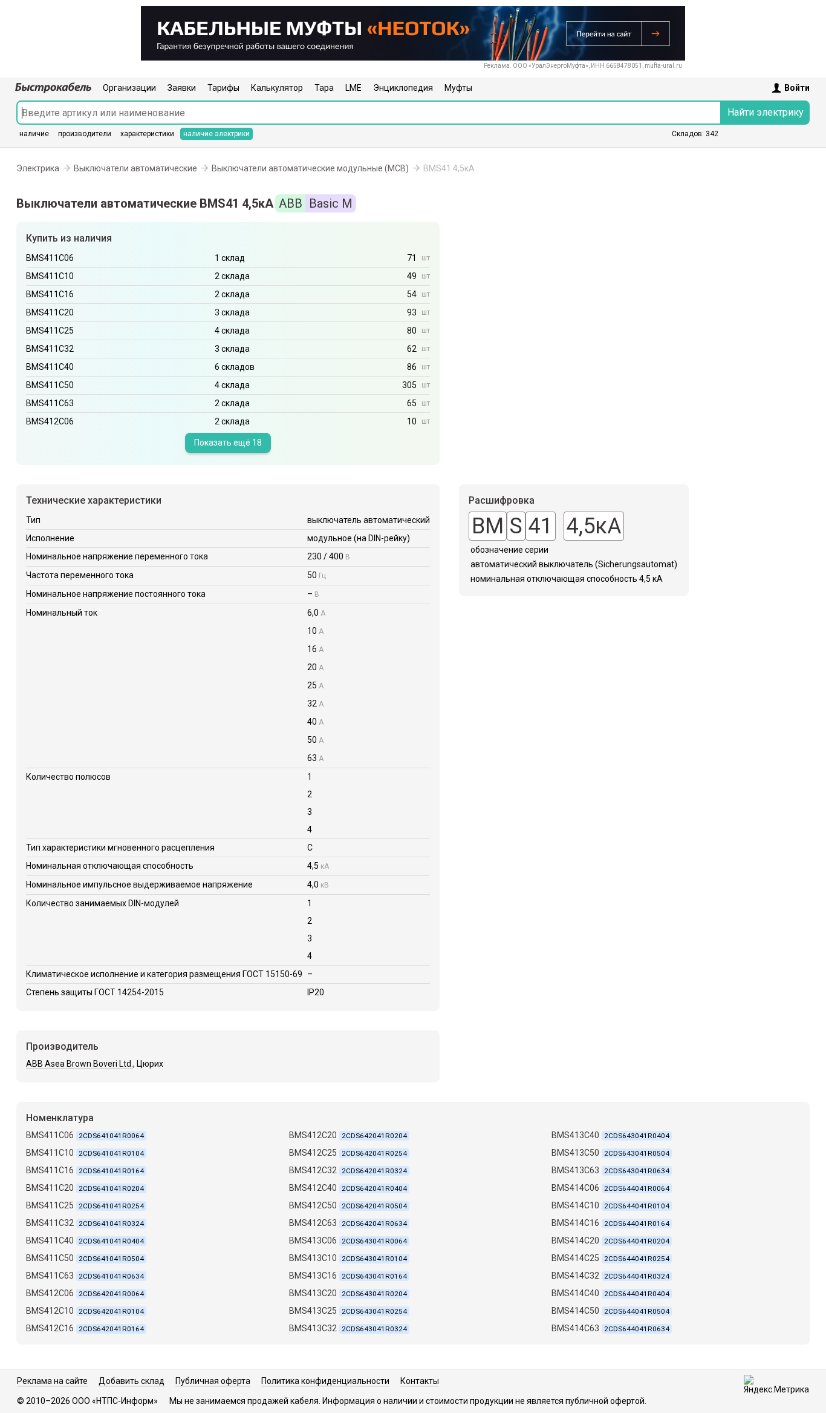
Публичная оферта (212, 1381)
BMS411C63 (50, 403)
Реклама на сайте (52, 1381)
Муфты (458, 88)
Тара (324, 88)
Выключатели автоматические (135, 168)
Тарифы (223, 88)
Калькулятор (277, 88)
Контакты (419, 1381)
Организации (129, 88)
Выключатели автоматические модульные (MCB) (310, 168)
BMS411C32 (50, 349)
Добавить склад (131, 1381)
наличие (34, 134)
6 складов (235, 367)
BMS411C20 (50, 312)
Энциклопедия (403, 88)
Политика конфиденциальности (325, 1381)
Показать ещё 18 (228, 442)
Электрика (37, 168)
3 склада (232, 312)
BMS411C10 (50, 276)
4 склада (232, 330)
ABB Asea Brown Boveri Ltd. (79, 1064)
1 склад (230, 258)
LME (353, 88)
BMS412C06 (50, 421)
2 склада (232, 276)
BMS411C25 (50, 330)
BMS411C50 (50, 385)
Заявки (181, 88)
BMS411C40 (50, 367)
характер (147, 134)
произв (84, 134)
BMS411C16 (50, 294)
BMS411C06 (50, 258)
